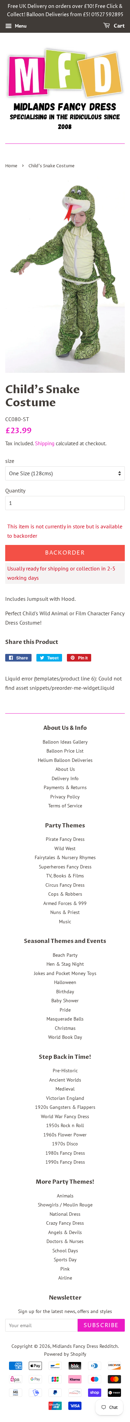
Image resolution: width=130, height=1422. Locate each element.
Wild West (65, 848)
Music (65, 921)
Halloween (65, 982)
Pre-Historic (65, 1070)
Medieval (65, 1089)
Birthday (65, 991)
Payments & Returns (65, 787)
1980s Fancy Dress (65, 1153)
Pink (65, 1269)
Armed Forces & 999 (65, 903)
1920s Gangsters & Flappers (65, 1107)
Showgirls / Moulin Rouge (65, 1205)
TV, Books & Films (65, 876)
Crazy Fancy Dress (65, 1223)
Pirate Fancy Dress (65, 839)
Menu (20, 26)
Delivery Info (65, 778)
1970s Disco (65, 1144)
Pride (65, 1010)
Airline (65, 1278)
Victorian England (65, 1098)
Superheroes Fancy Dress (65, 867)
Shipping (44, 443)
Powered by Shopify (65, 1354)
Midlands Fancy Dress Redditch (85, 1346)
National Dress (65, 1214)
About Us (65, 769)
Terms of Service (65, 806)
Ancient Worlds (65, 1080)
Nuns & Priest (65, 912)
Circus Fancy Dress (65, 885)
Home (11, 166)
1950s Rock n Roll (65, 1125)
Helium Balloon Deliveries (65, 760)
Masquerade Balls (65, 1019)
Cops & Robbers (65, 894)
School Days (65, 1250)
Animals (65, 1196)
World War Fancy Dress (65, 1116)
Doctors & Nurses (65, 1241)
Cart (119, 26)
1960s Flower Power (65, 1135)
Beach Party (65, 955)
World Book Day (65, 1037)
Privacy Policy (65, 797)
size (9, 460)
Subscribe (101, 1325)
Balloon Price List (65, 751)
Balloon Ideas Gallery (65, 742)
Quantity (15, 490)
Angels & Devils (65, 1232)
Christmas (65, 1028)
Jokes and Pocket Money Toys (65, 973)
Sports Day (65, 1259)
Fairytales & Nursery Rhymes (65, 857)
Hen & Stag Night (65, 964)
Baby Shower (65, 1000)
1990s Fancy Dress (65, 1162)
